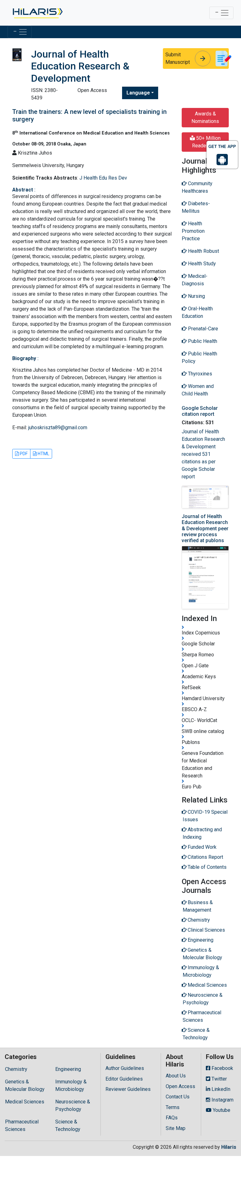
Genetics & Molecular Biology (25, 1085)
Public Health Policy (199, 357)
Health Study (201, 264)
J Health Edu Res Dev (103, 178)
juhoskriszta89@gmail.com (57, 427)
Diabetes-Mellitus (196, 207)
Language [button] (138, 93)
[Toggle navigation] (221, 13)
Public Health (202, 341)
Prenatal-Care (202, 329)
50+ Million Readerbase (206, 142)
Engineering (68, 1069)
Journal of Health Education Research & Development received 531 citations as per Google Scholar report (203, 454)
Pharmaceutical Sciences (22, 1125)
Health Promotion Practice (193, 231)
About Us (176, 1076)
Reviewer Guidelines (128, 1089)
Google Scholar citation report (200, 411)
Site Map (175, 1128)
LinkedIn (220, 1089)
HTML (43, 453)
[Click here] (37, 13)
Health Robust (203, 251)
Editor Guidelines (124, 1079)
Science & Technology (67, 1125)
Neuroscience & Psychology (72, 1105)
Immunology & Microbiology (71, 1085)
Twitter (218, 1079)
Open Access (180, 1086)
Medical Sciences (24, 1102)
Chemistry (16, 1069)
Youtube (221, 1110)
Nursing (196, 296)
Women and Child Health (198, 390)
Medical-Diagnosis (194, 280)
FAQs (172, 1118)
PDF (23, 453)
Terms (172, 1107)
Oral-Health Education (197, 312)
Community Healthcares (197, 187)
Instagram (221, 1100)
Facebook (221, 1068)
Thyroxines (199, 374)
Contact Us (178, 1097)
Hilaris (228, 1147)
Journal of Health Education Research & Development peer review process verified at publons (205, 528)
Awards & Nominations (205, 117)
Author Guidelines (124, 1068)
